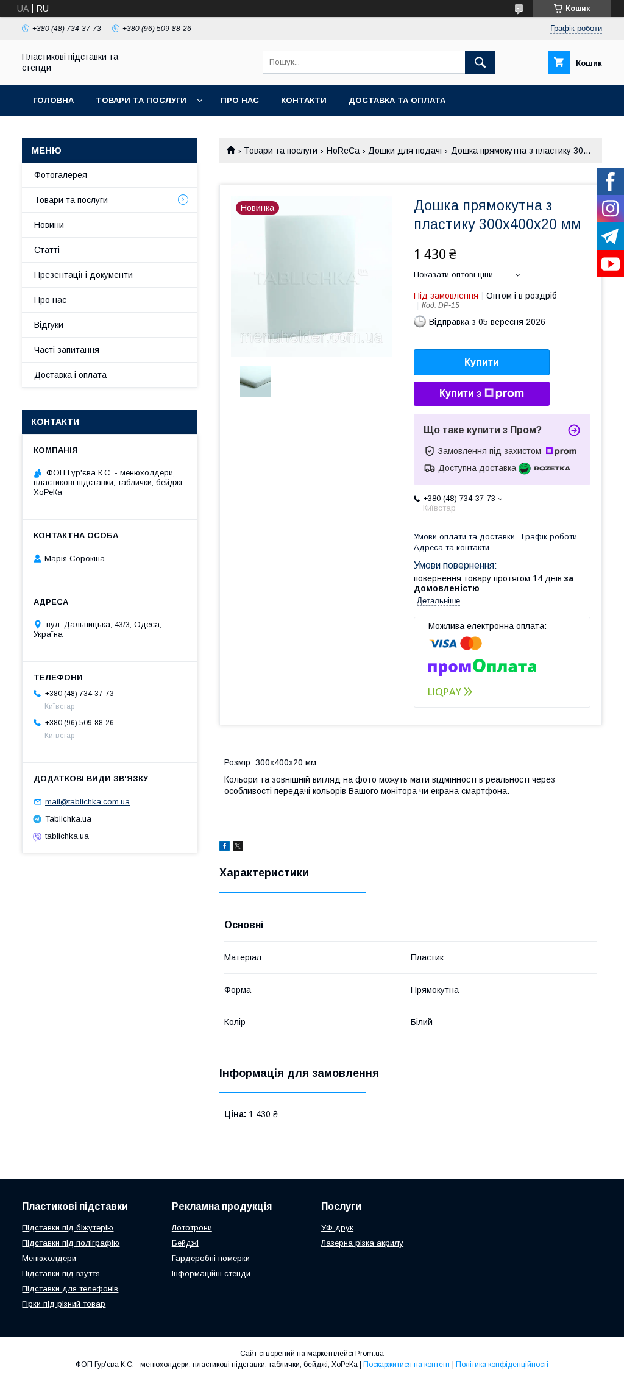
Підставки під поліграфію (70, 1243)
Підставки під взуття (61, 1273)
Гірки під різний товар (63, 1303)
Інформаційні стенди (211, 1273)
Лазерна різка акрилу (362, 1243)
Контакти (304, 100)
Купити (481, 362)
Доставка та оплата (397, 100)
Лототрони (192, 1227)
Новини (49, 225)
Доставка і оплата (70, 375)
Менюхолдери (49, 1258)
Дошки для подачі (405, 150)
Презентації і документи (83, 275)
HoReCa (343, 150)
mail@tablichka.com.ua (87, 801)
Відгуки (48, 325)
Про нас (240, 100)
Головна (53, 100)
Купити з (460, 393)
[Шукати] (480, 62)
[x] (238, 848)
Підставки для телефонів (70, 1288)
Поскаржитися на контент (406, 1364)
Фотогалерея (60, 175)
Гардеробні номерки (211, 1258)
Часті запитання (66, 350)
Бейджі (185, 1243)
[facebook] (224, 848)
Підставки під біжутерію (67, 1227)
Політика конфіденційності (502, 1364)
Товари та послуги (141, 100)
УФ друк (337, 1227)
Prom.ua (369, 1353)
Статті (47, 250)
